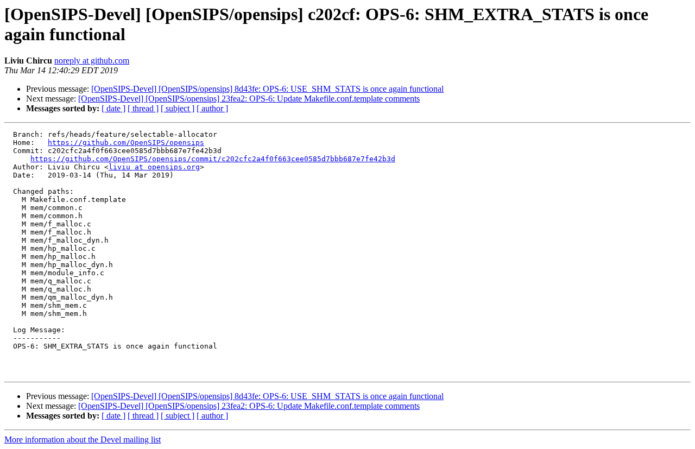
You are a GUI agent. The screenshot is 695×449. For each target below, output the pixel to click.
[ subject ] (177, 108)
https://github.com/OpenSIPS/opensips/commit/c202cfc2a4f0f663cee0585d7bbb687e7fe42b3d (212, 159)
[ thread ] (143, 108)
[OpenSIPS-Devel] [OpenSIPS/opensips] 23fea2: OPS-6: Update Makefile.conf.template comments (249, 98)
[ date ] (113, 108)
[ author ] (212, 108)
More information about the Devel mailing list (82, 439)
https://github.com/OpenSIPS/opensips (126, 142)
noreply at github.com (91, 60)
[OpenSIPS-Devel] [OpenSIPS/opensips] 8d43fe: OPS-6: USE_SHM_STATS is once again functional (267, 88)
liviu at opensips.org (154, 167)
